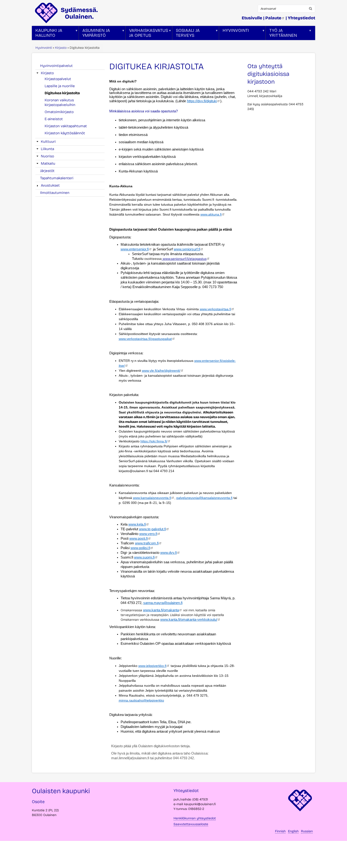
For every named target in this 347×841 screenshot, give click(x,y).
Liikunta (47, 149)
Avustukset (50, 185)
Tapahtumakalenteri (56, 178)
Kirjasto (61, 48)
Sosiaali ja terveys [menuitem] (186, 34)
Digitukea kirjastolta (62, 93)
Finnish (280, 831)
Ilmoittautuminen (54, 193)
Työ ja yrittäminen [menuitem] (281, 34)
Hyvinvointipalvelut (56, 66)
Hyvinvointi (43, 48)
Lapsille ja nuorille (60, 86)
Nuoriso (47, 156)
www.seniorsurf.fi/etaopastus (184, 259)
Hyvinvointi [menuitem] (234, 34)
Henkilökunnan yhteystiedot (195, 818)
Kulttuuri (48, 141)
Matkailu (48, 163)
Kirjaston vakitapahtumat (66, 126)
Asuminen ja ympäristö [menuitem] (94, 34)
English (293, 831)
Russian (307, 831)
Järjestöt (47, 171)
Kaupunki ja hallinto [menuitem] (47, 34)
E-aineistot (54, 119)
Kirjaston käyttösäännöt (65, 133)
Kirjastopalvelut (58, 79)
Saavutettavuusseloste (191, 824)
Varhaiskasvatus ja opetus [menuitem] (147, 34)
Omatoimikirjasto (59, 112)
